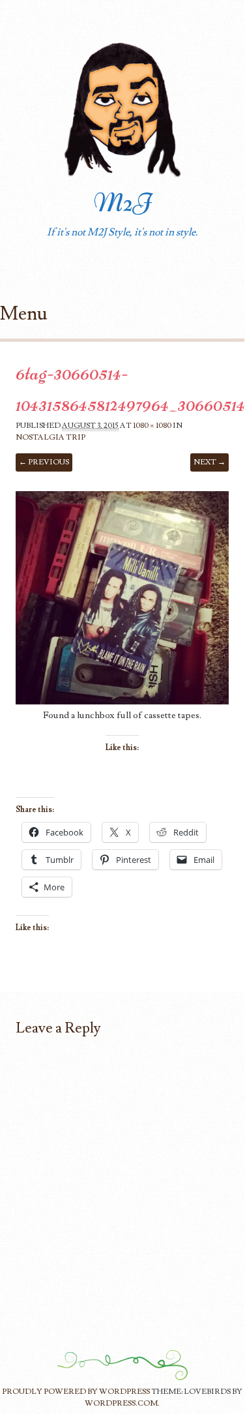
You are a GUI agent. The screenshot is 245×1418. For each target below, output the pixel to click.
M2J (122, 203)
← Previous (44, 462)
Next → (209, 462)
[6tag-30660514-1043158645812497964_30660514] (122, 701)
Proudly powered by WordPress (76, 1391)
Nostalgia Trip (50, 437)
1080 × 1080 (152, 425)
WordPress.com (121, 1403)
